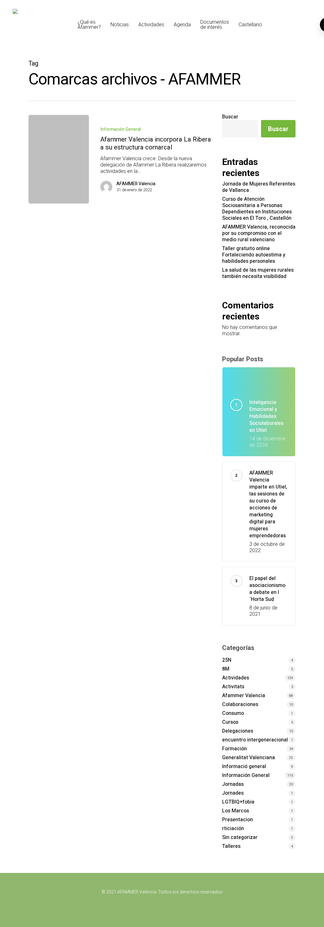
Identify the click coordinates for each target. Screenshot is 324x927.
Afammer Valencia (243, 695)
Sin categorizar (240, 837)
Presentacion (237, 820)
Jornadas (233, 784)
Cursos (230, 722)
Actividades (235, 678)
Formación (234, 749)
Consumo (233, 713)
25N (226, 660)
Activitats (233, 687)
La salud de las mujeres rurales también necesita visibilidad (258, 273)
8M (225, 669)
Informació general (244, 766)
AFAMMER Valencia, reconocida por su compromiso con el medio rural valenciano (259, 233)
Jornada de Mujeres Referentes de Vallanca (258, 187)
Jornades (233, 793)
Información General (120, 129)
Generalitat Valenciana (248, 757)
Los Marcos (235, 811)
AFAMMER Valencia (135, 184)
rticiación (233, 828)
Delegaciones (237, 731)
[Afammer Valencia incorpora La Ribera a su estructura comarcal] (58, 159)
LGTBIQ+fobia (238, 802)
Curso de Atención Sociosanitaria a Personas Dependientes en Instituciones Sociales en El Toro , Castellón (257, 208)
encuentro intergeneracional (255, 740)
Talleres (231, 846)
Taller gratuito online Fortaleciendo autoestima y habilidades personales (253, 254)
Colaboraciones (240, 704)
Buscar (230, 117)
